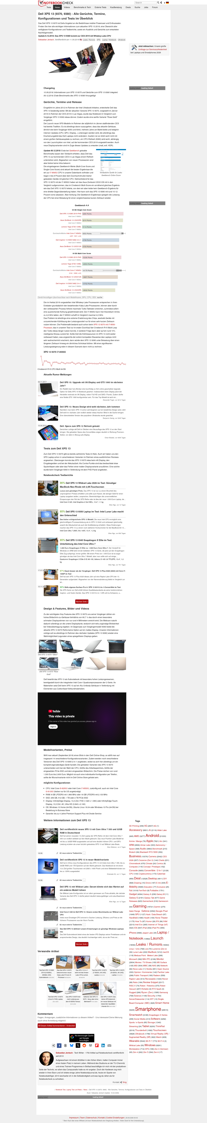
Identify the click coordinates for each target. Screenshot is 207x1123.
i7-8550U (85, 788)
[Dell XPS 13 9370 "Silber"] (48, 646)
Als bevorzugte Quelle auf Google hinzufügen (84, 1038)
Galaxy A (147, 894)
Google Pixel (162, 910)
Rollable (145, 988)
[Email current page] (109, 1045)
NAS (154, 965)
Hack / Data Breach (154, 914)
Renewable (150, 978)
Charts (161, 860)
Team (82, 1117)
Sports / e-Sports (136, 1022)
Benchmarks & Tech (82, 7)
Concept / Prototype (151, 866)
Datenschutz (91, 1117)
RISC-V (132, 985)
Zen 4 (135, 1052)
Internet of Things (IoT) (158, 924)
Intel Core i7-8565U (67, 233)
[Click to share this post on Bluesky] (71, 1045)
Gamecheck (148, 901)
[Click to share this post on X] (78, 1045)
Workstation (134, 1048)
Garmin (157, 906)
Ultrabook (121, 39)
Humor (149, 921)
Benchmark (157, 848)
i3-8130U (50, 791)
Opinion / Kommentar (143, 972)
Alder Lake (162, 830)
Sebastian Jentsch (46, 39)
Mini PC (146, 958)
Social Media (139, 1018)
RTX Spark (156, 988)
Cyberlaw (161, 873)
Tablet (145, 1026)
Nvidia (149, 968)
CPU (131, 873)
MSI (136, 965)
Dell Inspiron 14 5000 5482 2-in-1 (68, 240)
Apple (149, 841)
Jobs (146, 7)
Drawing (137, 882)
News (57, 7)
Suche (137, 7)
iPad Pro (156, 927)
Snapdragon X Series (158, 1014)
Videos (67, 7)
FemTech (143, 890)
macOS (166, 952)
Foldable (154, 890)
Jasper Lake (147, 932)
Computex (133, 866)
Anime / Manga (135, 841)
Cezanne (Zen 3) (146, 860)
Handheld (133, 917)
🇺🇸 (81, 39)
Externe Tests (100, 7)
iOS (135, 927)
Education (148, 886)
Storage (151, 1022)
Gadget (133, 894)
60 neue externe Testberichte (71, 853)
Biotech (132, 852)
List (146, 948)
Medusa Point (140, 955)
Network (164, 965)
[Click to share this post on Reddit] (84, 1045)
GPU (137, 914)
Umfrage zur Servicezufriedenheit (152, 49)
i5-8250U (64, 788)
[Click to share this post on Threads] (65, 1045)
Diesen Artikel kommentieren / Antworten (57, 1025)
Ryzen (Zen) (147, 992)
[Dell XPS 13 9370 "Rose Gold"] (49, 663)
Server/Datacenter (137, 999)
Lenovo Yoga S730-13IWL (71, 226)
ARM (131, 844)
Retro (135, 982)
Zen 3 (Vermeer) (161, 1049)
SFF (152, 999)
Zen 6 (156, 1052)
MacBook (152, 952)
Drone (148, 882)
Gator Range (134, 911)
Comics (160, 863)
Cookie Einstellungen (115, 1117)
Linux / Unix (134, 948)
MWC (145, 965)
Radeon (156, 975)
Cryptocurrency (145, 873)
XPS (98, 39)
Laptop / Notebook (109, 39)
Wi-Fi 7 (149, 1041)
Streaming (133, 1026)
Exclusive (161, 886)
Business (135, 856)
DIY (165, 878)
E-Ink (158, 882)
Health (147, 917)
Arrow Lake (145, 844)
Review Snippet (150, 982)
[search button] (158, 2)
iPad (145, 927)
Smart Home (162, 1002)
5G (145, 825)
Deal (137, 878)
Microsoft (133, 959)
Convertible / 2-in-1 (153, 870)
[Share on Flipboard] (97, 1045)
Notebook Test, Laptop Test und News (69, 1089)
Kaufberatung (116, 7)
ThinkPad (160, 1026)
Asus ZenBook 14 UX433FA (70, 220)
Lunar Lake (138, 952)
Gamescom (163, 901)
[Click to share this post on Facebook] (59, 1045)
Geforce (145, 910)
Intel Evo (139, 924)
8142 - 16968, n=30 (75, 273)
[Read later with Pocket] (90, 1045)
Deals (128, 7)
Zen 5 (145, 1052)
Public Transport (141, 975)
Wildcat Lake (134, 1045)
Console (133, 870)
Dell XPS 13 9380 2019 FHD (70, 213)
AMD (136, 835)
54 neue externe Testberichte (71, 907)
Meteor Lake (152, 955)
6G (155, 825)
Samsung (164, 992)
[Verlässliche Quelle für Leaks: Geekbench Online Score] (111, 160)
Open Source (163, 968)
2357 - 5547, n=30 (75, 236)
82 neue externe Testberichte (71, 924)
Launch (157, 938)
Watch (159, 1037)
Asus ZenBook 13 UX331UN (70, 246)
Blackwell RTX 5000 (149, 852)
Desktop (152, 878)
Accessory (135, 830)
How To (138, 921)
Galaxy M (161, 894)
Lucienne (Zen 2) (159, 948)
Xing (124, 1082)
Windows (149, 1045)
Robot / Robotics (147, 985)
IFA (157, 921)
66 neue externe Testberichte (71, 880)
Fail (130, 890)
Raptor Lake (134, 978)
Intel (165, 921)
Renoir (165, 978)
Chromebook (134, 863)
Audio (143, 848)
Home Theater (161, 917)
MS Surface (162, 962)
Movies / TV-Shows (143, 962)
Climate (149, 863)
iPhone (132, 932)
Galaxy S (133, 897)
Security (151, 995)
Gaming (140, 906)
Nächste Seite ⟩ (82, 601)
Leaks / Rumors (89, 39)
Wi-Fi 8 (161, 1041)
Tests (49, 7)
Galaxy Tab (149, 897)
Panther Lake (163, 972)
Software (155, 1018)
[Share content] (53, 1045)
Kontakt (101, 1117)
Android (152, 835)
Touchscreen (160, 1030)
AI (150, 830)
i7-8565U (54, 172)
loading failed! (135, 88)
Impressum (74, 1117)
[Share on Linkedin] (103, 1045)
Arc (160, 841)
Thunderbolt (141, 1030)
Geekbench (74, 150)
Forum (155, 7)
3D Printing (134, 825)
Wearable (134, 1041)
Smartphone (148, 1008)
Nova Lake (137, 969)
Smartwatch (136, 1014)
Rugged (132, 992)
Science (137, 995)
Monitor (160, 958)
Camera (152, 856)
